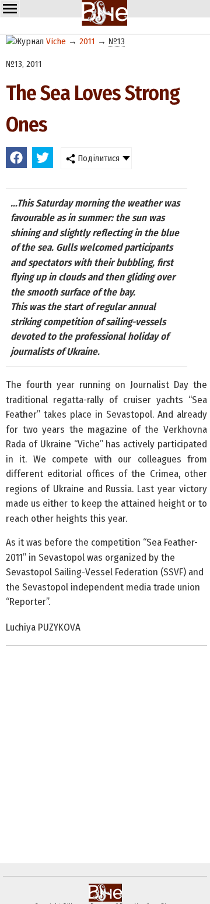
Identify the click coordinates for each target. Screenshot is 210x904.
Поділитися (97, 158)
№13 (116, 41)
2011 (87, 41)
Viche (56, 41)
